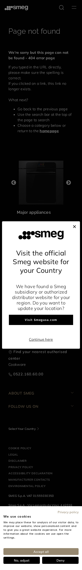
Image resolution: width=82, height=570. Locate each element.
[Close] (74, 225)
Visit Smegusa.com (41, 320)
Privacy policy (68, 512)
